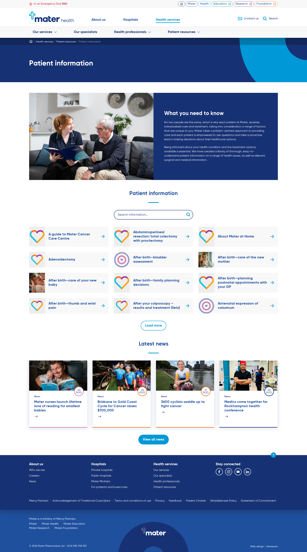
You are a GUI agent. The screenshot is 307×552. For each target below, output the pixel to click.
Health (204, 3)
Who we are (37, 470)
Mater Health (50, 524)
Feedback (175, 500)
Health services (168, 19)
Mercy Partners (38, 500)
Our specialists (85, 32)
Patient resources (181, 32)
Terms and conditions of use (133, 500)
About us (98, 19)
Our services (42, 32)
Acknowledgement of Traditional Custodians (81, 500)
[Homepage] (31, 41)
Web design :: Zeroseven (264, 546)
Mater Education (74, 524)
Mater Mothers (100, 481)
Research (242, 3)
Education (220, 3)
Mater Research (39, 528)
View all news (153, 439)
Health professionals (130, 32)
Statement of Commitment (258, 500)
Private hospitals (101, 470)
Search (273, 18)
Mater (191, 3)
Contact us (251, 18)
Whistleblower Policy (223, 500)
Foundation (264, 3)
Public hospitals (101, 475)
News (32, 481)
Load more (153, 325)
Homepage (181, 3)
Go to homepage (51, 16)
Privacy (160, 500)
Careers (34, 475)
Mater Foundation (66, 528)
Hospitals (130, 19)
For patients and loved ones (109, 487)
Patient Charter (196, 500)
